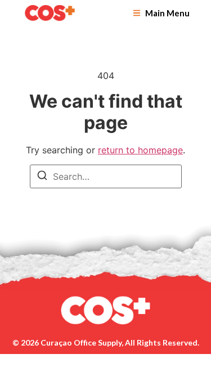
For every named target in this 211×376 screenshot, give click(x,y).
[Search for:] (106, 176)
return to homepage (140, 150)
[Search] (42, 177)
